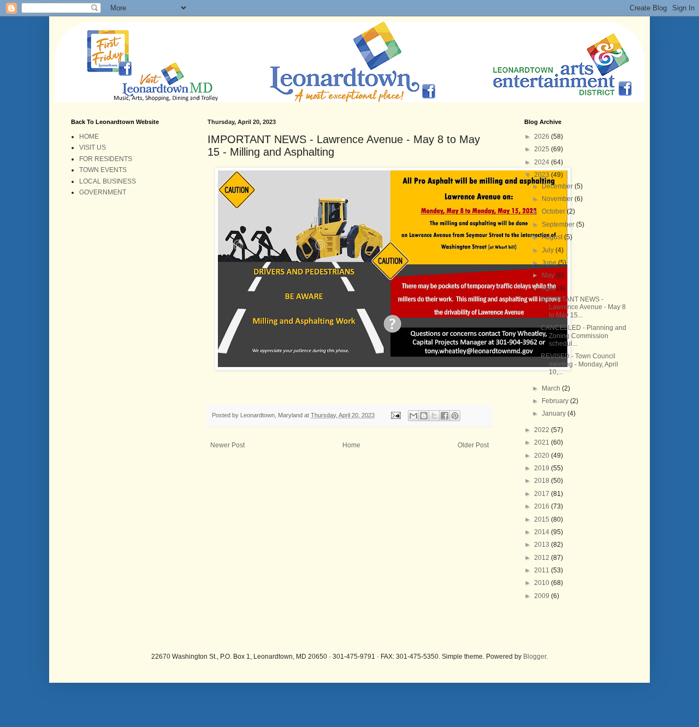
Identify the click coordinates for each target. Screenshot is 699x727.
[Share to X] (434, 415)
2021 (542, 442)
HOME (89, 136)
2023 (542, 175)
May (549, 275)
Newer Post (227, 445)
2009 (542, 596)
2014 (542, 532)
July (548, 250)
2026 (542, 136)
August (553, 237)
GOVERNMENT (102, 192)
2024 (542, 162)
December (558, 186)
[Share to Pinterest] (454, 415)
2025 (542, 149)
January (554, 413)
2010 (542, 583)
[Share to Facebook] (444, 415)
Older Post (473, 445)
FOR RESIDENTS (105, 159)
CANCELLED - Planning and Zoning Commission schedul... (583, 335)
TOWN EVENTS (103, 170)
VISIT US (92, 147)
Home (351, 445)
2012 (542, 557)
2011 (542, 570)
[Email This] (413, 415)
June (550, 263)
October (554, 211)
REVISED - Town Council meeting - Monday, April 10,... (579, 364)
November (558, 199)
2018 (542, 480)
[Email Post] (395, 415)
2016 (542, 506)
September (559, 224)
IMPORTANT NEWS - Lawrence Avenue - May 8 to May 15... (583, 307)
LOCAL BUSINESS (107, 181)
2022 (542, 430)
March (552, 388)
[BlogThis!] (423, 415)
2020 (542, 455)
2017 (542, 494)
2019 (542, 468)
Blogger (534, 656)
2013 (542, 544)
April (549, 288)
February (556, 401)
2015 (542, 519)
